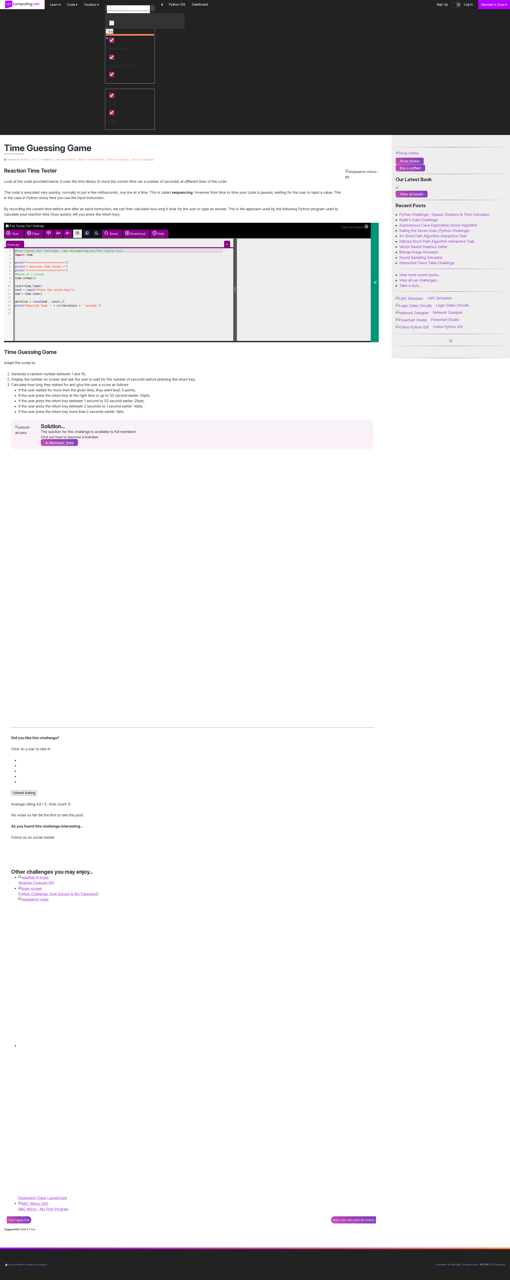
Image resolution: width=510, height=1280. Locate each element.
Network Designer (448, 312)
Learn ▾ (55, 5)
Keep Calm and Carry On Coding (353, 1219)
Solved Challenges (143, 159)
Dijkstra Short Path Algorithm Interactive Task (437, 241)
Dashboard (200, 4)
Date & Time (28, 1229)
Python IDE (177, 4)
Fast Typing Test (19, 1219)
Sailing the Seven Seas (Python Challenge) (434, 231)
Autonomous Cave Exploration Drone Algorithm (438, 225)
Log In (468, 4)
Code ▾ (72, 5)
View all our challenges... (419, 280)
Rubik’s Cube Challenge (418, 220)
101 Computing (497, 1264)
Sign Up (442, 4)
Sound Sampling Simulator (421, 257)
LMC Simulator (439, 298)
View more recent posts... (419, 275)
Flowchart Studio (445, 320)
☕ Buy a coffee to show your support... (27, 1264)
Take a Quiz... (410, 285)
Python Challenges (118, 159)
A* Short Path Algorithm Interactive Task (433, 236)
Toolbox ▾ (91, 5)
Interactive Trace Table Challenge (426, 263)
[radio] (193, 760)
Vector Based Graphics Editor (423, 247)
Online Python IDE (448, 327)
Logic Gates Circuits (452, 305)
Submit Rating (24, 793)
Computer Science (65, 159)
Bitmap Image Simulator (418, 252)
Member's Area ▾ (494, 5)
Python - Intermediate (91, 159)
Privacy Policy (470, 1264)
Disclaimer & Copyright (448, 1264)
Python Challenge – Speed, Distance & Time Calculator (444, 214)
